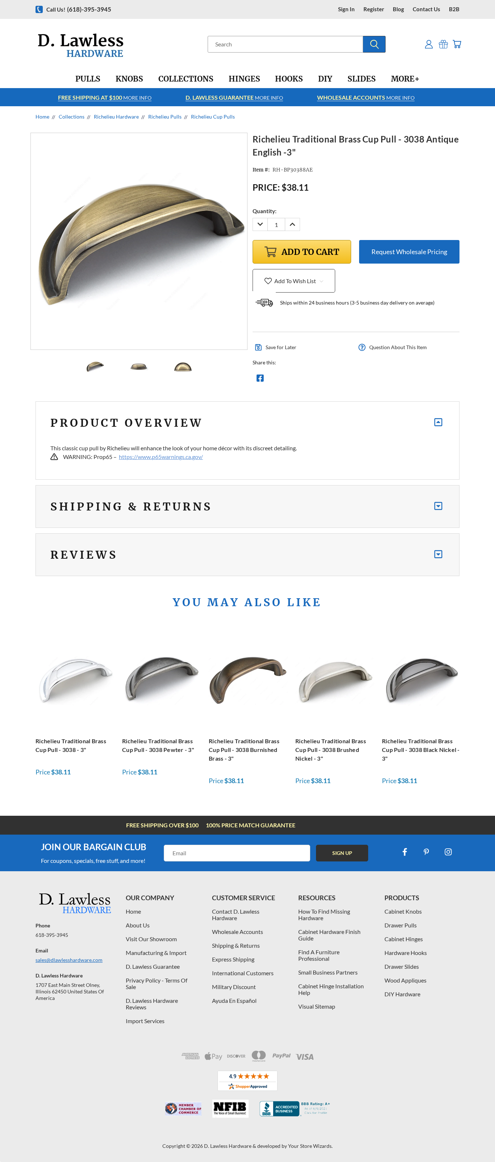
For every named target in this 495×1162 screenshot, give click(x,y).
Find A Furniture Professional (319, 955)
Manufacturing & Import (156, 952)
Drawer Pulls (400, 925)
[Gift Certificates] (443, 44)
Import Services (145, 1020)
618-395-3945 (52, 935)
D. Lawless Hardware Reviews (152, 1003)
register (373, 9)
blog (398, 9)
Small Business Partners (328, 972)
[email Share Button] (286, 380)
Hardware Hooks (405, 952)
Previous (476, 1139)
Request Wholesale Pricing (409, 252)
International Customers (243, 972)
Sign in (346, 9)
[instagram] (448, 852)
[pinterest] (426, 852)
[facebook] (405, 852)
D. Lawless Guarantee (153, 966)
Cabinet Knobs (403, 911)
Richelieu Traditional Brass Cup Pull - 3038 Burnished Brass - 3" (244, 749)
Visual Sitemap (316, 1006)
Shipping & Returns (236, 945)
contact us (426, 9)
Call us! (78, 9)
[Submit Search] (374, 44)
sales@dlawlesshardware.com (69, 960)
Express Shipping (233, 959)
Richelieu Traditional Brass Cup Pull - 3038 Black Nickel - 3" (421, 749)
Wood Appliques (405, 980)
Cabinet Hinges (403, 938)
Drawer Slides (401, 966)
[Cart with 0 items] (456, 44)
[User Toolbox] (428, 44)
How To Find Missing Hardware (324, 914)
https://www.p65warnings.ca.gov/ (161, 456)
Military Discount (234, 986)
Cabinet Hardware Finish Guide (329, 935)
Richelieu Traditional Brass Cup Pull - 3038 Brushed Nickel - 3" (330, 749)
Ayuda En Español (234, 1000)
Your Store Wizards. (310, 1146)
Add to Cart (75, 679)
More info (104, 97)
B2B (454, 9)
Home (133, 911)
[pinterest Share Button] (338, 380)
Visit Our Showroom (151, 938)
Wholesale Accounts (237, 931)
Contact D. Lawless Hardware (235, 914)
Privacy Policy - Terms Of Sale (156, 983)
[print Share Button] (312, 380)
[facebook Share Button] (260, 380)
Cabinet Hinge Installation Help (331, 989)
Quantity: (264, 211)
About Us (138, 925)
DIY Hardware (402, 994)
